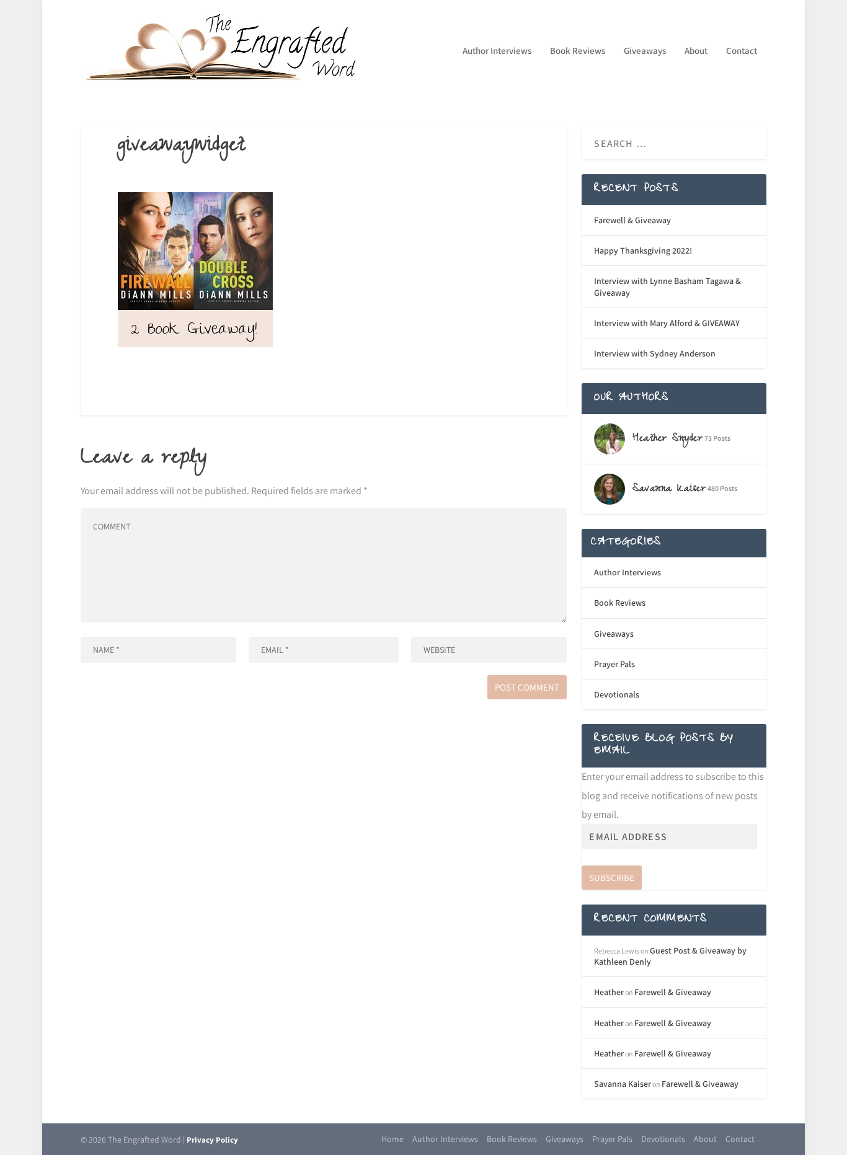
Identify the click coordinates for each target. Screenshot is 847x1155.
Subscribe (611, 877)
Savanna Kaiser (622, 1083)
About (696, 51)
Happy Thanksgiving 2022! (643, 250)
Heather (609, 992)
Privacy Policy (212, 1140)
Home (392, 1138)
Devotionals (616, 694)
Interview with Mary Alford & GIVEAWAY (667, 323)
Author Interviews (497, 51)
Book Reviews (577, 51)
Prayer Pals (614, 664)
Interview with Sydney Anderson (655, 353)
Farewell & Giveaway (632, 220)
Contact (741, 51)
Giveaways (645, 51)
